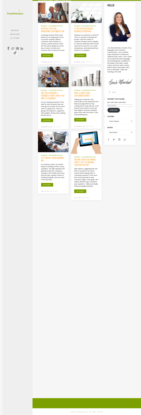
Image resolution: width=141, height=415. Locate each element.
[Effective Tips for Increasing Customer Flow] (53, 12)
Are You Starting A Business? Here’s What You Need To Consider (53, 95)
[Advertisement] (88, 403)
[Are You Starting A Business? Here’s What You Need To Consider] (53, 77)
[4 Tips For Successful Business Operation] (86, 12)
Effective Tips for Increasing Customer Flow (52, 30)
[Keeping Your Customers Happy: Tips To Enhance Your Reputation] (86, 142)
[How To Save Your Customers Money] (86, 77)
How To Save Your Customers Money (82, 94)
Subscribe (113, 110)
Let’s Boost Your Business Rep (52, 159)
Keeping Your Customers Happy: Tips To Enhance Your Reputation (85, 162)
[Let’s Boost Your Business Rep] (53, 142)
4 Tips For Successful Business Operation (83, 30)
